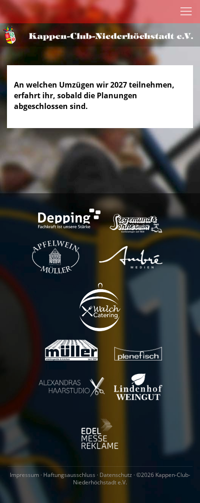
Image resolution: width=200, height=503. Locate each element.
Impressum (24, 475)
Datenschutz (116, 475)
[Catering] (100, 306)
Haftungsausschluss (69, 475)
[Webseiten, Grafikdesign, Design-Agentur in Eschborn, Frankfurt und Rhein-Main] (131, 257)
